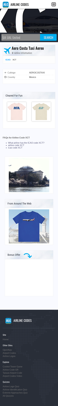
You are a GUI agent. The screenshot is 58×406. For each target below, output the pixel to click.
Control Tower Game (12, 366)
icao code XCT (15, 148)
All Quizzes (8, 396)
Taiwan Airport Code (12, 373)
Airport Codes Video (12, 376)
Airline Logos (9, 356)
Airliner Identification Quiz (15, 389)
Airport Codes (9, 353)
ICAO (8, 60)
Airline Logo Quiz (11, 386)
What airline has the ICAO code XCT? (26, 143)
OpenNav (7, 350)
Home (5, 339)
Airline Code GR (10, 370)
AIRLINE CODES (19, 4)
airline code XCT (16, 145)
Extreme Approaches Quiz (15, 393)
